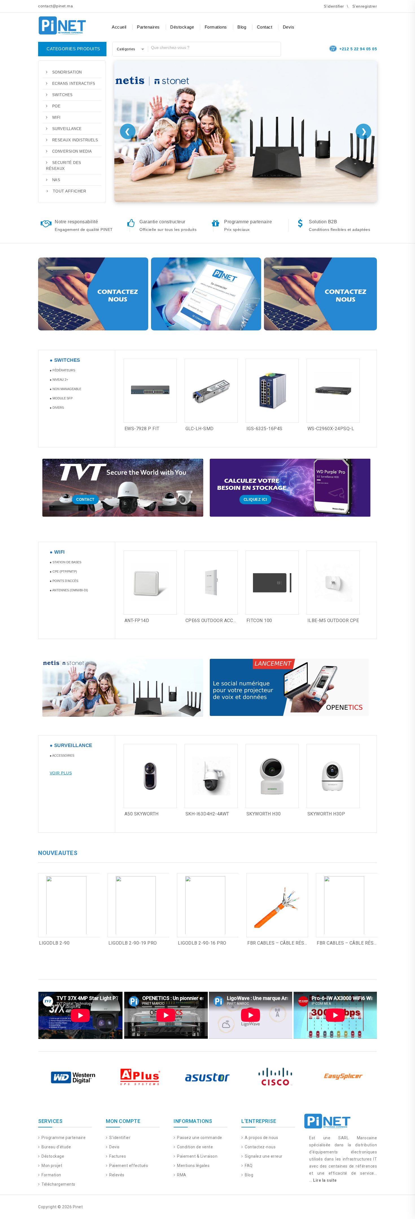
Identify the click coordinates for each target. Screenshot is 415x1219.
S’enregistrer (364, 6)
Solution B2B (323, 221)
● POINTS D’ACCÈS (64, 581)
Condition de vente (194, 1147)
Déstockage (182, 27)
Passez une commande (199, 1137)
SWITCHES (62, 95)
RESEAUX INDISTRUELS (75, 140)
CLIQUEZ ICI (255, 499)
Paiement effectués (128, 1165)
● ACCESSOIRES (62, 755)
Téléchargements (58, 1184)
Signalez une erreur (263, 1156)
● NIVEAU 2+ (59, 379)
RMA (181, 1175)
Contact (264, 27)
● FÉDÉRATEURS (62, 370)
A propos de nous (261, 1137)
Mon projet (51, 1165)
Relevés (116, 1175)
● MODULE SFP (61, 398)
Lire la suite (325, 1180)
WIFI (56, 117)
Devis (288, 27)
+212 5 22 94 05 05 (358, 49)
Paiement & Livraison (196, 1156)
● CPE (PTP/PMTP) (63, 571)
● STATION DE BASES (65, 562)
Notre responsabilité (76, 221)
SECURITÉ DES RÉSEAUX (63, 166)
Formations (216, 27)
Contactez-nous (260, 1147)
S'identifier (119, 1137)
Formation (51, 1175)
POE (56, 106)
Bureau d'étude (56, 1147)
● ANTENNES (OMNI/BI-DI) (69, 590)
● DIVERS (57, 407)
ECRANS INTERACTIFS (73, 83)
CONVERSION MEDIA (72, 151)
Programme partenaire (248, 221)
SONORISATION (67, 72)
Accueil (119, 27)
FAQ (248, 1165)
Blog (241, 27)
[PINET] (62, 24)
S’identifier (334, 6)
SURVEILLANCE (67, 129)
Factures (117, 1156)
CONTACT (85, 499)
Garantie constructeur (162, 221)
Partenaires (148, 27)
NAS (56, 180)
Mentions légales (192, 1165)
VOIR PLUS (61, 773)
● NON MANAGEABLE (65, 389)
